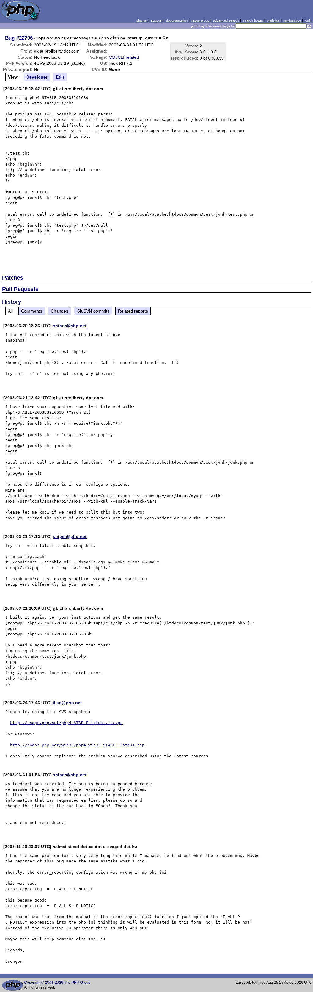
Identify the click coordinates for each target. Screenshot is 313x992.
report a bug (200, 20)
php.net (141, 20)
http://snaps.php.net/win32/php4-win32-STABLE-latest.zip (77, 745)
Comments (31, 311)
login (308, 20)
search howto (253, 20)
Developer (36, 77)
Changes (59, 311)
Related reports (133, 311)
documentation (177, 20)
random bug (292, 20)
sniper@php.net (70, 325)
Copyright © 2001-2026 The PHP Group (57, 982)
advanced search (226, 20)
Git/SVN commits (93, 311)
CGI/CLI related (124, 57)
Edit (60, 77)
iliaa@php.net (67, 702)
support (156, 20)
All (10, 311)
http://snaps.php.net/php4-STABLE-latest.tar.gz (66, 722)
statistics (273, 20)
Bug (10, 38)
